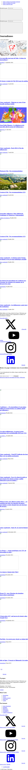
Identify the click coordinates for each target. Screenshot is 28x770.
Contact (2, 689)
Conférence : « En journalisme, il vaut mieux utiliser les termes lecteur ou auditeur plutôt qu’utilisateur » (13, 408)
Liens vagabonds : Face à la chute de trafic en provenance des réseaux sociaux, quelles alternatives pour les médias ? (13, 478)
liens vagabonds (4, 83)
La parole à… (6, 711)
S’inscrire (16, 376)
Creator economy (7, 698)
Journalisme (5, 695)
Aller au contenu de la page (9, 3)
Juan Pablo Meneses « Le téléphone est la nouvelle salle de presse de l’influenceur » (12, 126)
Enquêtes (2, 62)
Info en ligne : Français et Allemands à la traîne (14, 660)
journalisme (3, 555)
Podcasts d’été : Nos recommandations (11, 171)
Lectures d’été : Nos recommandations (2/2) (12, 192)
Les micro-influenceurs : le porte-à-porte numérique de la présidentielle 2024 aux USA (13, 432)
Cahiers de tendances (5, 218)
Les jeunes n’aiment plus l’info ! (9, 572)
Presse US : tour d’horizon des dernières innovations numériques (11, 594)
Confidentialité (6, 766)
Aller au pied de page (8, 4)
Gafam (4, 700)
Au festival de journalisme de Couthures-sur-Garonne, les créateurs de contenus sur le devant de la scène (13, 282)
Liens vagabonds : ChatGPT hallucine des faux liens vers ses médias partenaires (14, 455)
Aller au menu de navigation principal (11, 1)
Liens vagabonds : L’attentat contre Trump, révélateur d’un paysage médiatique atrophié (13, 258)
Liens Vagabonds (7, 706)
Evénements (3, 286)
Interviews (2, 129)
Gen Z (4, 696)
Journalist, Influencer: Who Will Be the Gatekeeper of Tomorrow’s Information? (12, 214)
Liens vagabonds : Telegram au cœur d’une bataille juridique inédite (12, 103)
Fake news (5, 699)
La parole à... (3, 435)
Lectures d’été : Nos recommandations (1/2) (12, 236)
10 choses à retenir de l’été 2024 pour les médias (14, 81)
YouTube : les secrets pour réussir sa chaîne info (14, 639)
